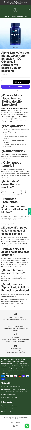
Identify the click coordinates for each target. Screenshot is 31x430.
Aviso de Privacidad (7, 409)
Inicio (5, 16)
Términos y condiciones (8, 412)
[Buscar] (6, 9)
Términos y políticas (15, 422)
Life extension (12, 16)
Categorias (20, 16)
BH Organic (8, 417)
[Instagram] (17, 426)
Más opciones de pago (15, 90)
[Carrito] (29, 9)
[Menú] (2, 10)
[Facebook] (14, 426)
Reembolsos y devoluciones (9, 406)
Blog (26, 16)
